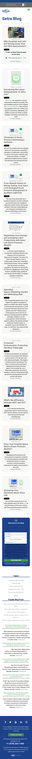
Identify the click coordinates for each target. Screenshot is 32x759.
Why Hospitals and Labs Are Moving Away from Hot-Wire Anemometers (15, 43)
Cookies (22, 751)
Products (15, 727)
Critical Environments (16, 580)
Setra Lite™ (8, 100)
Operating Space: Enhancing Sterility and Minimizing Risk (16, 292)
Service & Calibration (7, 727)
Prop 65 (14, 751)
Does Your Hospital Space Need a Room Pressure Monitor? (16, 446)
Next (28, 514)
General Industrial (16, 586)
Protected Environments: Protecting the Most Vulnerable (16, 345)
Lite (24, 503)
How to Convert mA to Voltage (16, 612)
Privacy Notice (17, 749)
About (18, 729)
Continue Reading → (16, 61)
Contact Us (10, 729)
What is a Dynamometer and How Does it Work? (16, 620)
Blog (18, 731)
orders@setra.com (15, 741)
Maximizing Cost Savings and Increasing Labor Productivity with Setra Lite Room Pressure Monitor (15, 240)
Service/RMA (21, 727)
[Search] (25, 5)
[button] (6, 58)
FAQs (15, 729)
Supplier (26, 727)
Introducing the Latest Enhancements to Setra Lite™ (15, 92)
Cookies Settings (16, 734)
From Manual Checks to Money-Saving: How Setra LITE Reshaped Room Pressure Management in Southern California (16, 188)
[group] (16, 58)
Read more (21, 639)
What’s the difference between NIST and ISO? (15, 401)
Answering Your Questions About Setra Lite (14, 492)
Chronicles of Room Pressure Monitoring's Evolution (14, 139)
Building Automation (16, 589)
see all (16, 595)
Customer (5, 729)
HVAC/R (16, 583)
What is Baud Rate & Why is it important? (16, 609)
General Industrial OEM (16, 592)
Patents (18, 751)
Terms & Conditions (8, 749)
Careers (23, 729)
